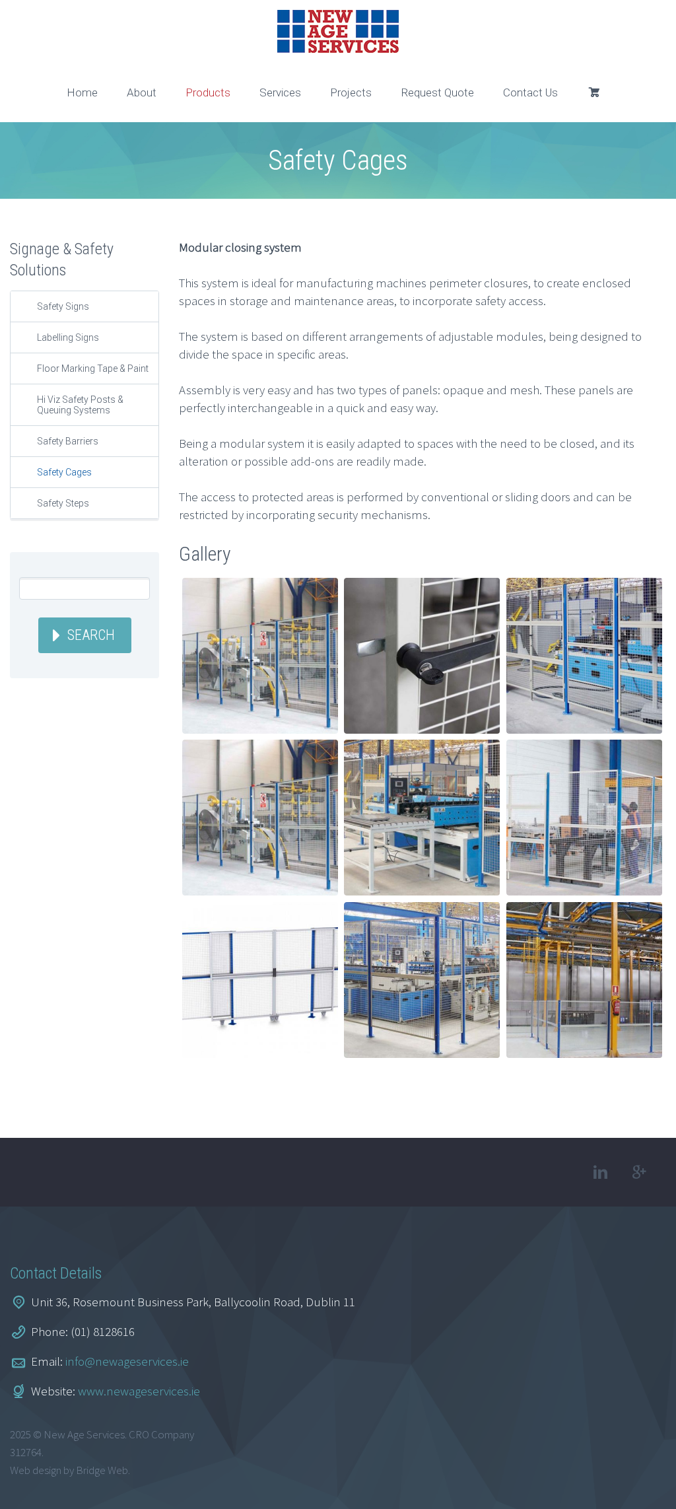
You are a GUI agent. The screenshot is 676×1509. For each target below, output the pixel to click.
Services (280, 92)
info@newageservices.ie (127, 1361)
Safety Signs (63, 306)
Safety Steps (63, 503)
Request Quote (437, 92)
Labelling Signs (68, 337)
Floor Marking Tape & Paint (93, 368)
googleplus (640, 1172)
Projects (351, 92)
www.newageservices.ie (139, 1391)
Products (208, 92)
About (141, 92)
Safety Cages (64, 472)
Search (91, 635)
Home (82, 92)
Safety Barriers (67, 441)
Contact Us (530, 92)
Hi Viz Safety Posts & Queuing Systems (80, 404)
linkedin (601, 1172)
